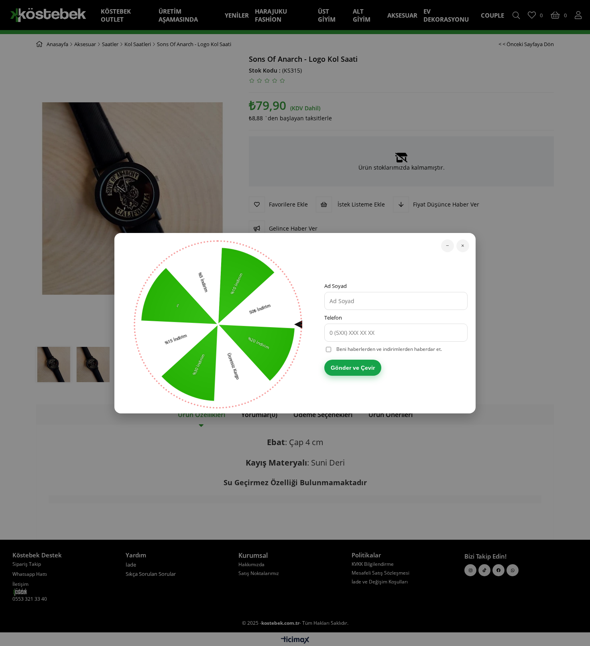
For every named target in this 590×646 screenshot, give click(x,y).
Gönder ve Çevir (353, 368)
